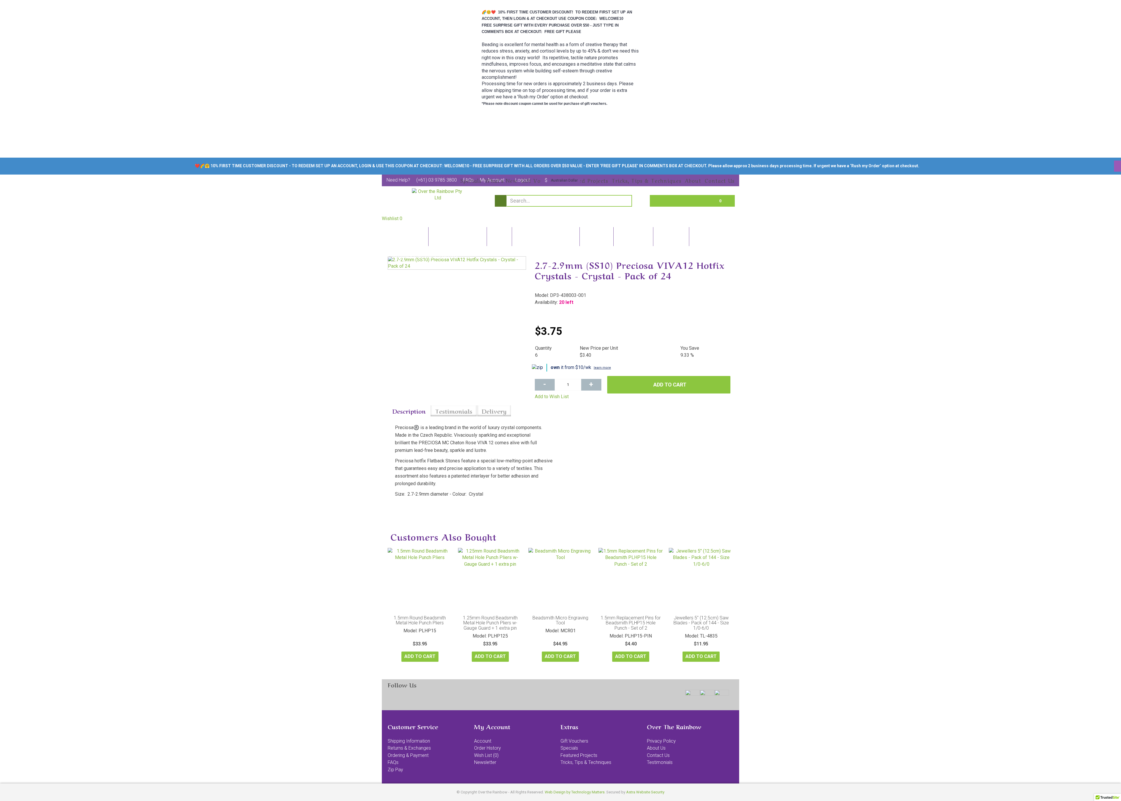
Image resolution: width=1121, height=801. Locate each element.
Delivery (494, 411)
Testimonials (453, 411)
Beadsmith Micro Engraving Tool (560, 620)
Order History (487, 748)
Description (409, 411)
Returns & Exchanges (409, 748)
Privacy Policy (661, 741)
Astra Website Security (645, 792)
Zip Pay (395, 769)
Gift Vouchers (574, 741)
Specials (569, 748)
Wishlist (392, 218)
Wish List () (486, 755)
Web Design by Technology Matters (575, 792)
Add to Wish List (552, 396)
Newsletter (485, 762)
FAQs (393, 762)
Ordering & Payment (408, 755)
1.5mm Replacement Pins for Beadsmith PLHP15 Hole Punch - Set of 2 (631, 623)
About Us (656, 748)
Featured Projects (578, 755)
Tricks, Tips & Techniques (585, 762)
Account (482, 741)
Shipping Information (409, 741)
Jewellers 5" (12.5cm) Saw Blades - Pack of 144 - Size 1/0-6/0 (701, 623)
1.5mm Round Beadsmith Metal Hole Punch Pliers (420, 620)
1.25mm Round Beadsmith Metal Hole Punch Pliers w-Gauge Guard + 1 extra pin (490, 623)
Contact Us (658, 755)
